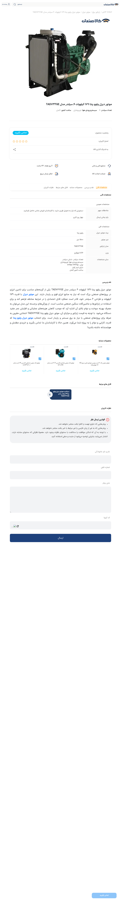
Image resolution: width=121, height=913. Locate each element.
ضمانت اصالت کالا (98, 174)
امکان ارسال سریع (46, 174)
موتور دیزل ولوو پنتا (23, 318)
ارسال (60, 538)
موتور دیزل (28, 294)
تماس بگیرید (104, 895)
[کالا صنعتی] (111, 4)
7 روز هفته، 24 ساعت (44, 166)
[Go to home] (107, 12)
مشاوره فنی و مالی (98, 166)
